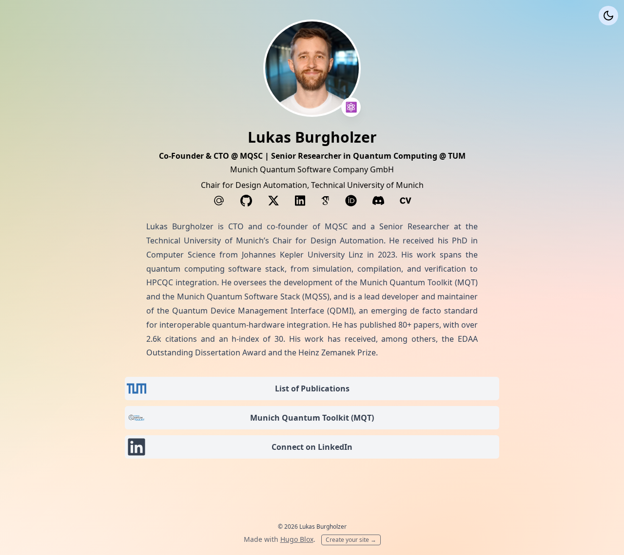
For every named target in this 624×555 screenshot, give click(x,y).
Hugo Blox (296, 539)
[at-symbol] (219, 200)
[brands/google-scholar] (325, 200)
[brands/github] (246, 200)
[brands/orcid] (351, 200)
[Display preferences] (608, 15)
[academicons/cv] (405, 200)
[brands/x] (273, 200)
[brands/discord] (378, 200)
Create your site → (351, 540)
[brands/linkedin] (300, 200)
